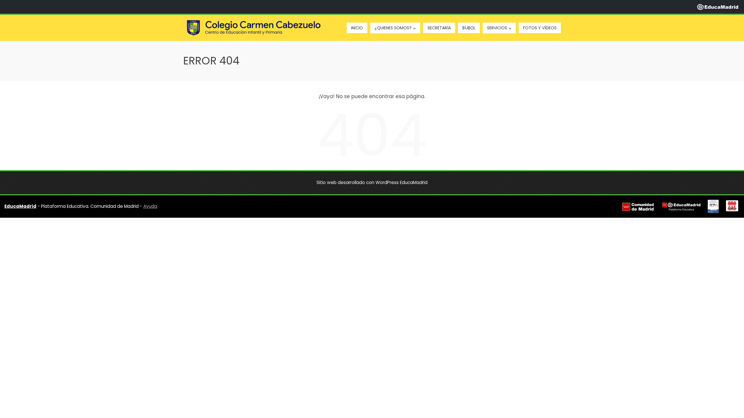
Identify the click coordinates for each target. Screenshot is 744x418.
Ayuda (150, 206)
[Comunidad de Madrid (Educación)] (637, 206)
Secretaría (439, 28)
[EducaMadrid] (717, 6)
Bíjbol (468, 28)
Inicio (357, 28)
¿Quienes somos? (393, 28)
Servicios (497, 28)
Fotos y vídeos (540, 28)
